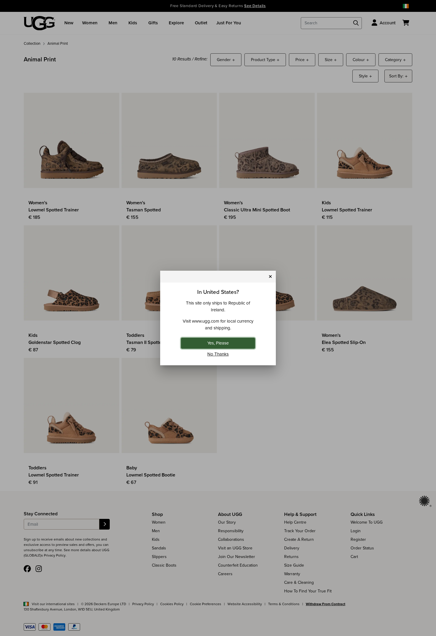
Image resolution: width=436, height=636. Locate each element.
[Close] (270, 276)
